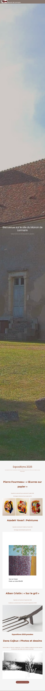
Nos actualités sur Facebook (22, 682)
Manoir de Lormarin (14, 2)
